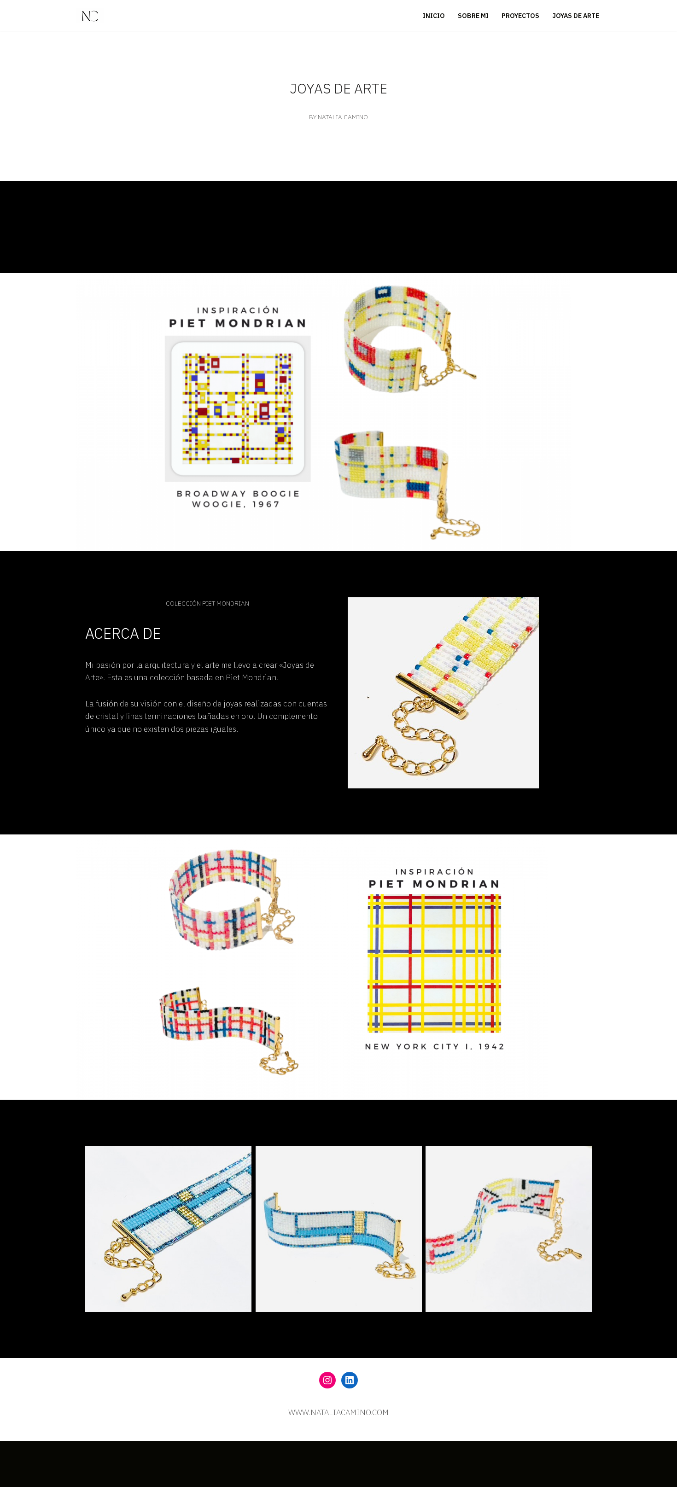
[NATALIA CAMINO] (90, 15)
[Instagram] (327, 1380)
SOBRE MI (473, 16)
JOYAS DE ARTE (575, 16)
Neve (85, 1452)
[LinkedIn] (349, 1380)
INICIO (434, 16)
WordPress (95, 1465)
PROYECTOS (520, 16)
